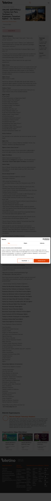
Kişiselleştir (24, 260)
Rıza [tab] (9, 243)
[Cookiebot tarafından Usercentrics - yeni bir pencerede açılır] (43, 239)
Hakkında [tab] (42, 243)
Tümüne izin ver (41, 260)
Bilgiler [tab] (25, 243)
